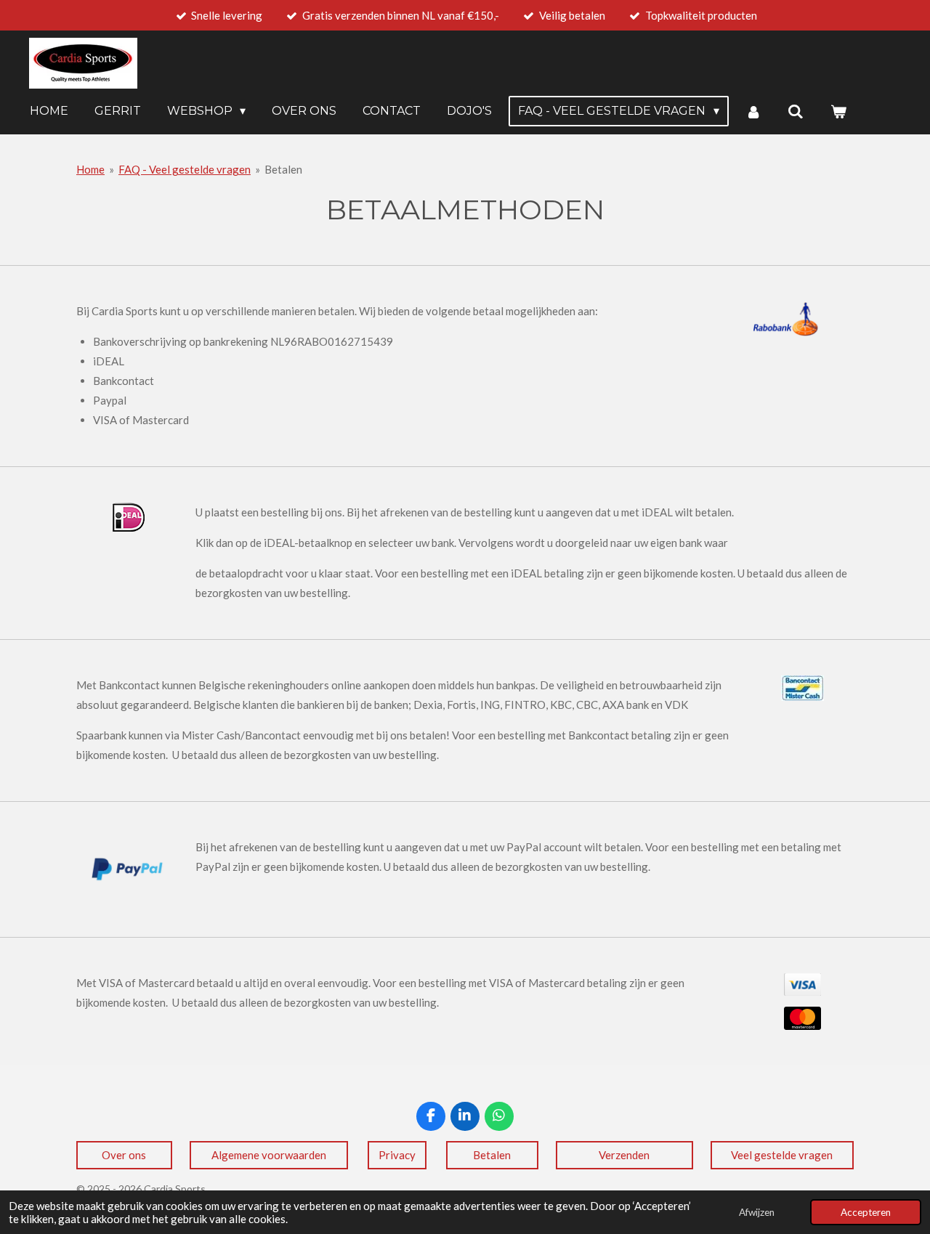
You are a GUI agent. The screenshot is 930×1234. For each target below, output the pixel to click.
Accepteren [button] (866, 1212)
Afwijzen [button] (757, 1212)
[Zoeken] (795, 111)
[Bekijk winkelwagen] (838, 111)
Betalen (283, 169)
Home (90, 169)
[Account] (753, 111)
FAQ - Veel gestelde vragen (184, 169)
